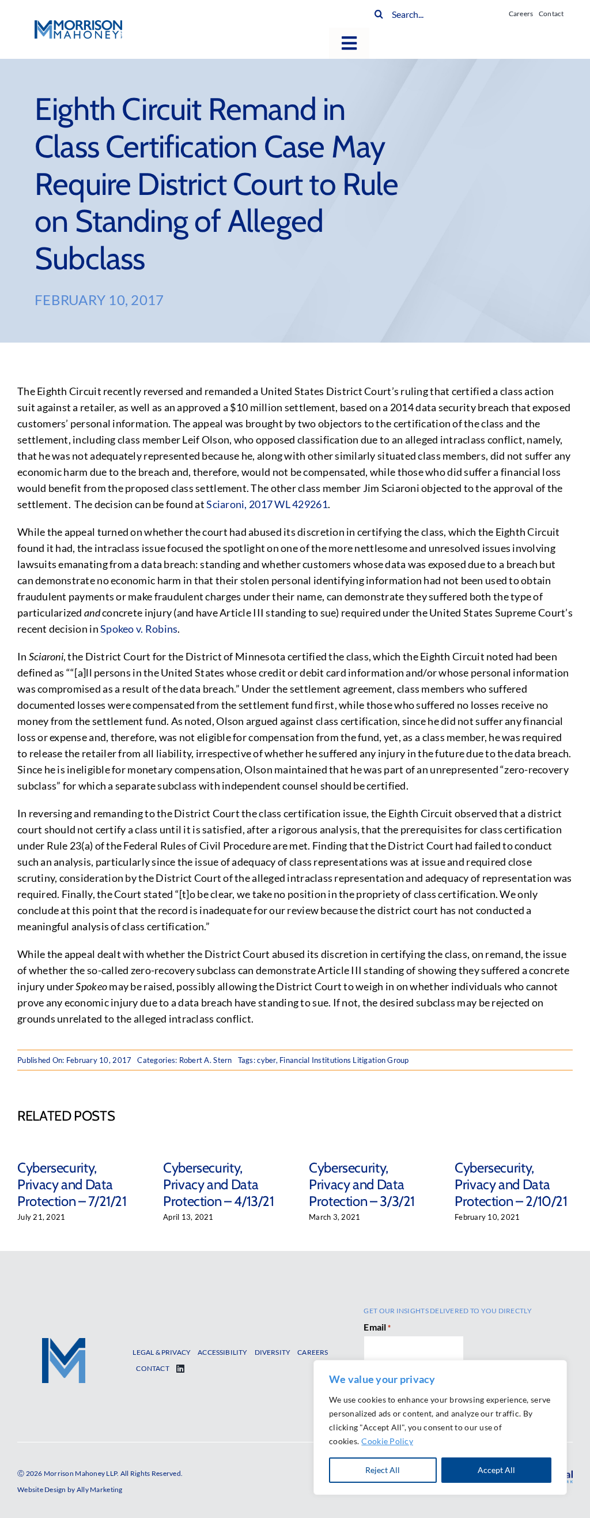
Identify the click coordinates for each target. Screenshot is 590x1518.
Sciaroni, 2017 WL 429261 (266, 504)
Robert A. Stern (205, 1060)
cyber (266, 1060)
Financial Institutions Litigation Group (344, 1060)
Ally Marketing (100, 1489)
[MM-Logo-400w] (78, 25)
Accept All (496, 1470)
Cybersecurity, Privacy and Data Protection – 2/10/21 (511, 1184)
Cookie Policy (387, 1441)
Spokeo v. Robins (138, 628)
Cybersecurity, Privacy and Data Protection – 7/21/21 (72, 1184)
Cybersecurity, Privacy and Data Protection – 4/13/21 (218, 1184)
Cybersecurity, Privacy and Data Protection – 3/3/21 (362, 1184)
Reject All (382, 1470)
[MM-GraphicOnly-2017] (63, 1343)
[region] (440, 1427)
